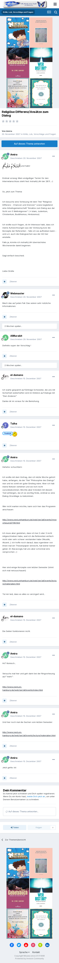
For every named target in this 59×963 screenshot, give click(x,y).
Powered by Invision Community (29, 958)
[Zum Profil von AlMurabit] (5, 338)
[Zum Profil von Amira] (5, 156)
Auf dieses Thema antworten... (23, 811)
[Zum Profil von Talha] (5, 425)
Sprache (23, 952)
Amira (9, 131)
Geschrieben (26, 158)
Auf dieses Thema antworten (29, 143)
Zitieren (13, 281)
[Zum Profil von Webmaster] (5, 295)
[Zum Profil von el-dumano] (5, 377)
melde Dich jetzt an (36, 796)
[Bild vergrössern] (11, 166)
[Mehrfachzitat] (4, 281)
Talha (13, 423)
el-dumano (16, 374)
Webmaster (17, 293)
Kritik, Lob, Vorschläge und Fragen (39, 134)
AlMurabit (16, 335)
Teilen (15, 827)
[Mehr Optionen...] (54, 156)
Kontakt (36, 952)
